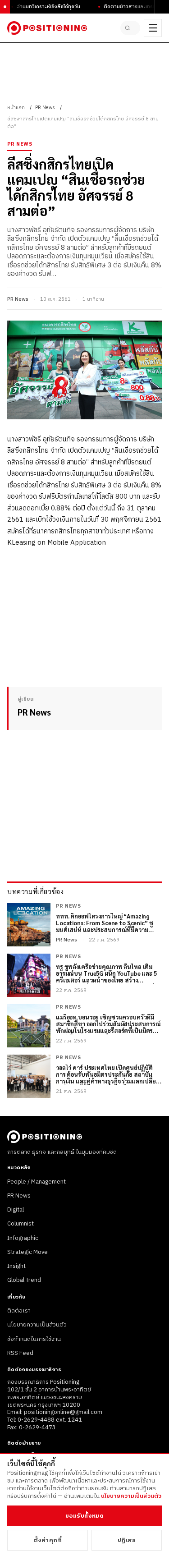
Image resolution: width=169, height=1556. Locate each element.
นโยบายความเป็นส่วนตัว (37, 1325)
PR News (45, 108)
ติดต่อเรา (19, 1311)
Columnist (20, 1224)
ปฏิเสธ (127, 1540)
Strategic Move (27, 1252)
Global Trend (24, 1280)
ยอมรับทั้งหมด (84, 1516)
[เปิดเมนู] (153, 28)
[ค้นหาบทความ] (130, 28)
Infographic (22, 1238)
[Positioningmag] (47, 28)
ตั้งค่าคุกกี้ (47, 1540)
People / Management (36, 1182)
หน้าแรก (16, 108)
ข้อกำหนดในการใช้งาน (34, 1339)
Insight (16, 1266)
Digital (15, 1210)
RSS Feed (20, 1353)
